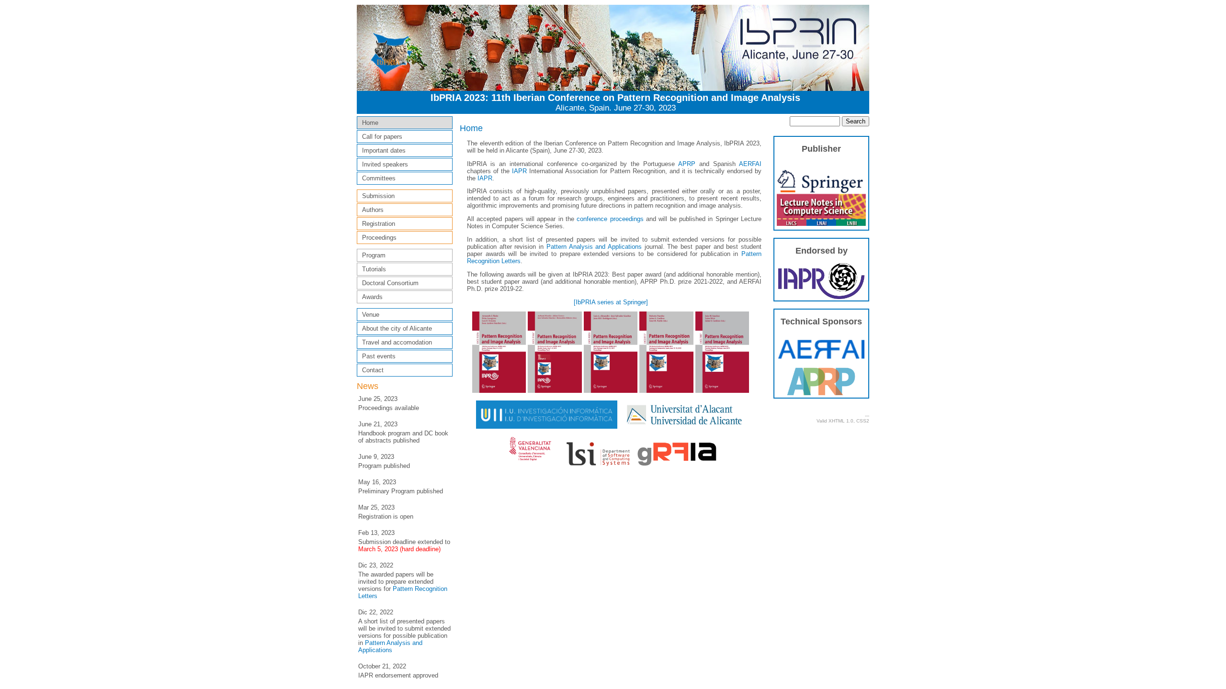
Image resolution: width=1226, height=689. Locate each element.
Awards (372, 296)
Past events (379, 356)
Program (374, 255)
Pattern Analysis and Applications (390, 646)
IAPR (519, 171)
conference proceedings (610, 218)
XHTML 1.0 (841, 420)
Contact (373, 370)
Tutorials (374, 269)
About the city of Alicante (397, 328)
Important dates (384, 150)
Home (370, 122)
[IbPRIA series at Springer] (611, 302)
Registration (378, 223)
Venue (370, 314)
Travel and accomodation (397, 342)
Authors (373, 209)
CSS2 (862, 420)
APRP (686, 163)
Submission (378, 196)
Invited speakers (385, 164)
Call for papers (382, 136)
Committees (379, 178)
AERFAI (750, 163)
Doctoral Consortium (390, 283)
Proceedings (379, 237)
